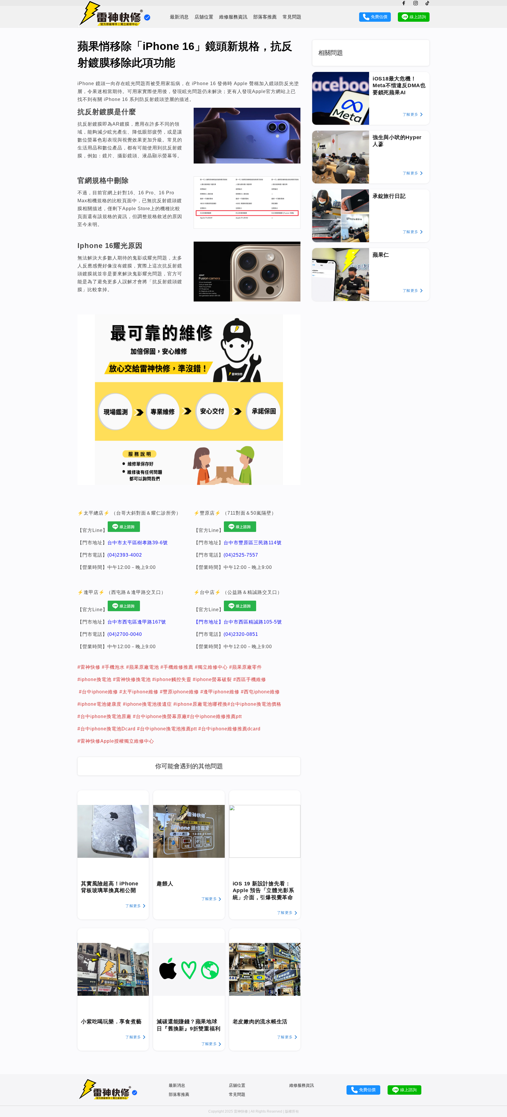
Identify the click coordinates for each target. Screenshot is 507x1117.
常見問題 (292, 16)
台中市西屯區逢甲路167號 (136, 621)
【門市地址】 (209, 621)
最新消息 (179, 16)
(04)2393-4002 (124, 554)
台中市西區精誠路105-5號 (253, 621)
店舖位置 (204, 16)
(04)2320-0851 (241, 634)
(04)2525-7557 (241, 554)
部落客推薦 (265, 16)
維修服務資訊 (233, 16)
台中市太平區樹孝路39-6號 (137, 542)
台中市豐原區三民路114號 (253, 542)
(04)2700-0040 (124, 634)
